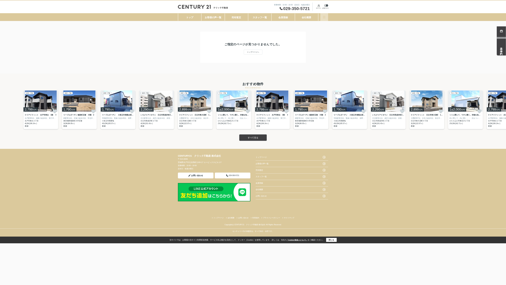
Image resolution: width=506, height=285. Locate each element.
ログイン (318, 8)
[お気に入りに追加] (55, 111)
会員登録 (283, 17)
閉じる (331, 240)
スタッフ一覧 (260, 17)
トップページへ (253, 52)
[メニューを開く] (324, 17)
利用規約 (255, 218)
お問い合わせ (197, 175)
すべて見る (253, 138)
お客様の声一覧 (213, 17)
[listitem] (195, 110)
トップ (189, 17)
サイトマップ (289, 218)
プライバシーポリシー (271, 218)
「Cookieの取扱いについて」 (297, 240)
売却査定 (236, 17)
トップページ (261, 157)
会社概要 (306, 17)
